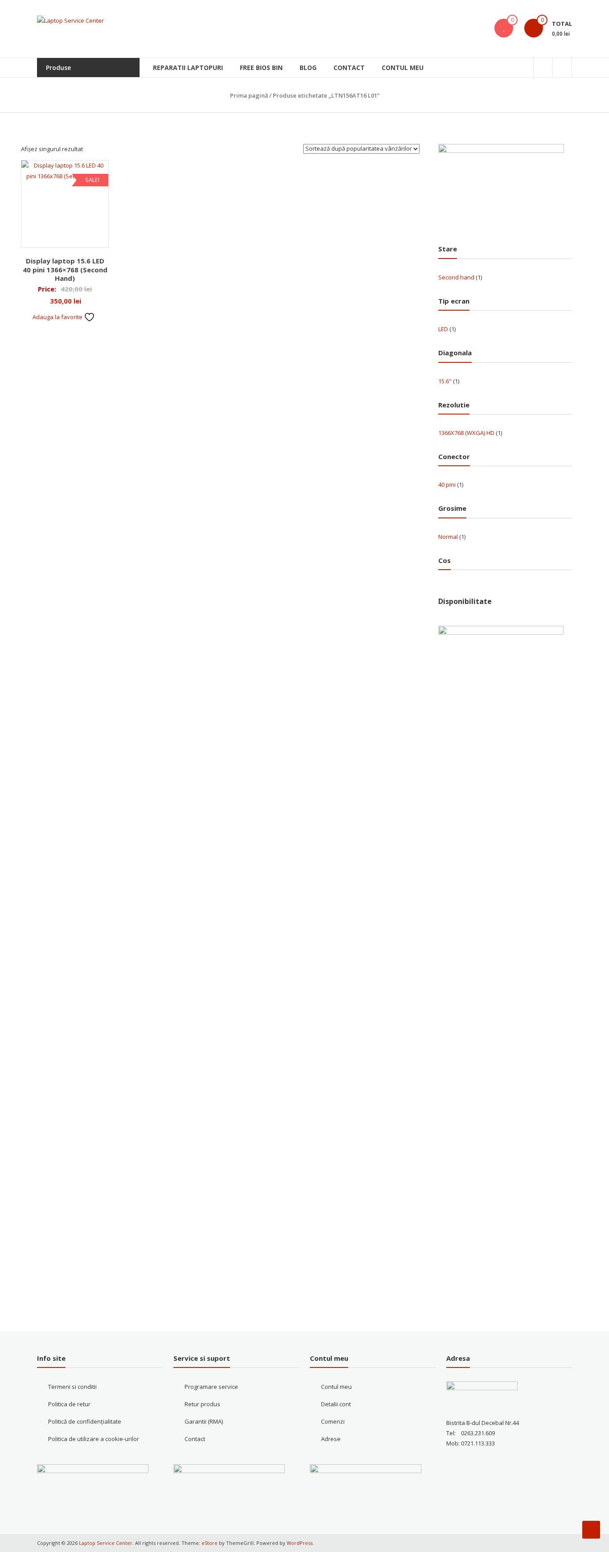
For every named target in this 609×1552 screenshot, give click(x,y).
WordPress (300, 1543)
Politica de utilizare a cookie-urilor (93, 1439)
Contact (349, 67)
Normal (448, 537)
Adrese (331, 1439)
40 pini (447, 484)
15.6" (445, 381)
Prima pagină (249, 95)
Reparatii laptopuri (188, 67)
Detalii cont (336, 1404)
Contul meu (403, 67)
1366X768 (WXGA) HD (466, 433)
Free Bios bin (261, 67)
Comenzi (333, 1421)
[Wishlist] (504, 28)
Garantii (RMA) (204, 1421)
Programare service (211, 1387)
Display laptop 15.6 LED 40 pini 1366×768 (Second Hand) (65, 269)
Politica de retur (69, 1404)
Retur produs (202, 1404)
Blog (308, 67)
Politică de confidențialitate (84, 1421)
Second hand (456, 277)
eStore (210, 1543)
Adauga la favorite (58, 317)
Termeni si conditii (72, 1387)
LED (443, 329)
